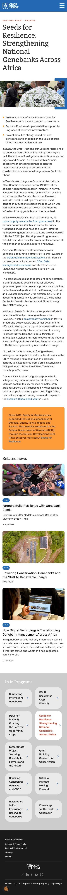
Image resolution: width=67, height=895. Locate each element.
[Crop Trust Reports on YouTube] (36, 874)
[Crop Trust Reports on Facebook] (31, 874)
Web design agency (40, 883)
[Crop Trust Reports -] (10, 6)
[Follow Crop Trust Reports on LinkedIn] (27, 874)
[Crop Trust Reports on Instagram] (41, 874)
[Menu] (62, 5)
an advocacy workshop (37, 318)
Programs (23, 682)
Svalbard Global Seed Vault (22, 398)
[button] (6, 888)
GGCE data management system (26, 257)
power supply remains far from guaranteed (27, 221)
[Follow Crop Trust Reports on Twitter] (23, 874)
